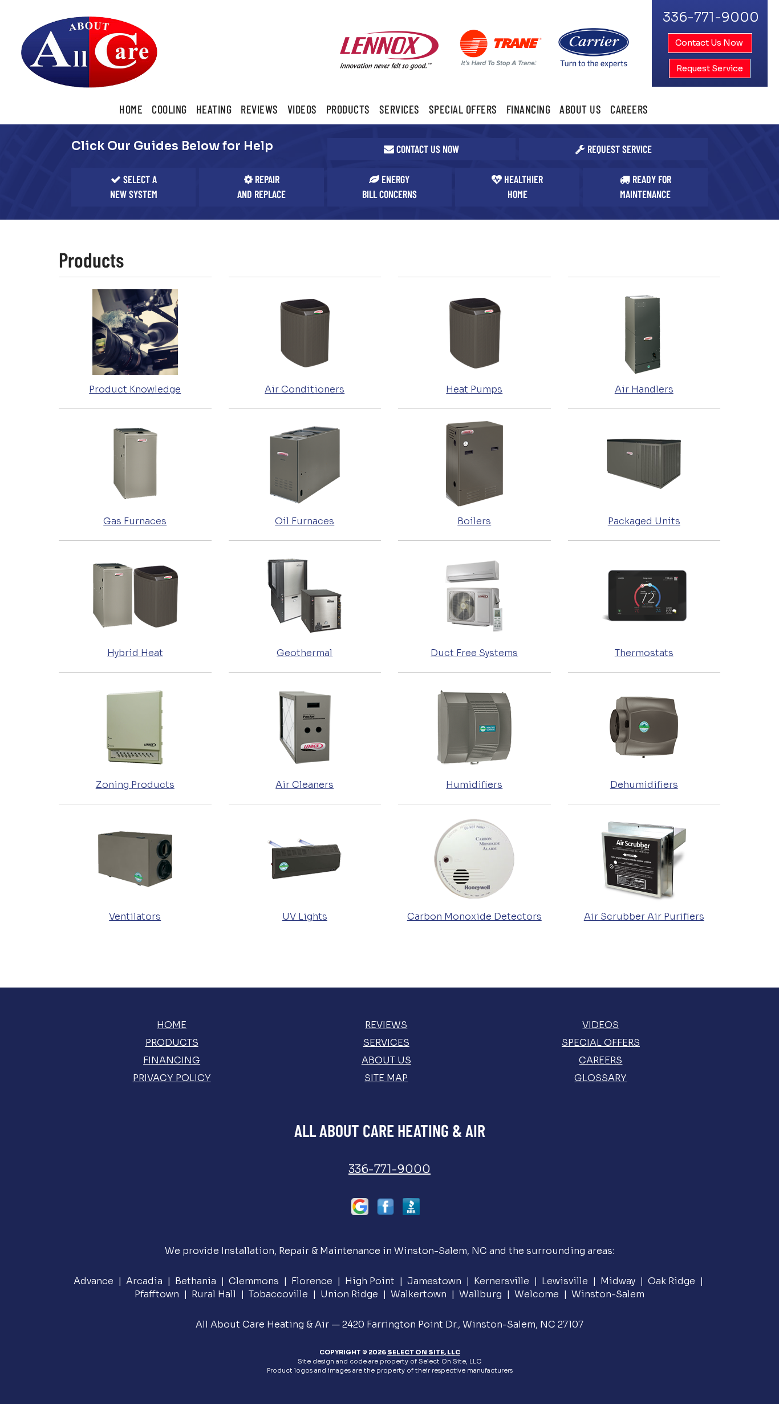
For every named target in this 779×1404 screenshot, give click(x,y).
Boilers (474, 521)
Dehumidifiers (644, 785)
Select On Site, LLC (423, 1352)
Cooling (169, 109)
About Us (580, 109)
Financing (528, 109)
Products (348, 109)
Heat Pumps (474, 389)
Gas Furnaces (135, 521)
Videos (302, 109)
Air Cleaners (304, 785)
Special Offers (463, 109)
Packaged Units (644, 521)
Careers (629, 109)
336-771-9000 (389, 1169)
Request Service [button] (709, 68)
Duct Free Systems (474, 653)
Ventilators (135, 916)
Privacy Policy (172, 1078)
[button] (421, 149)
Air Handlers (644, 389)
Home (131, 109)
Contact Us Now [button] (710, 43)
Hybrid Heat (135, 653)
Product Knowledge (135, 389)
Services (399, 109)
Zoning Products (135, 785)
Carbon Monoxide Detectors (474, 916)
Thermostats (644, 653)
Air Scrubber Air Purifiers (644, 916)
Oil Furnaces (304, 521)
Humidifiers (474, 785)
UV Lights (304, 916)
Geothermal (304, 653)
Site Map (386, 1078)
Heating (214, 109)
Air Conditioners (304, 389)
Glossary (600, 1078)
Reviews (259, 109)
